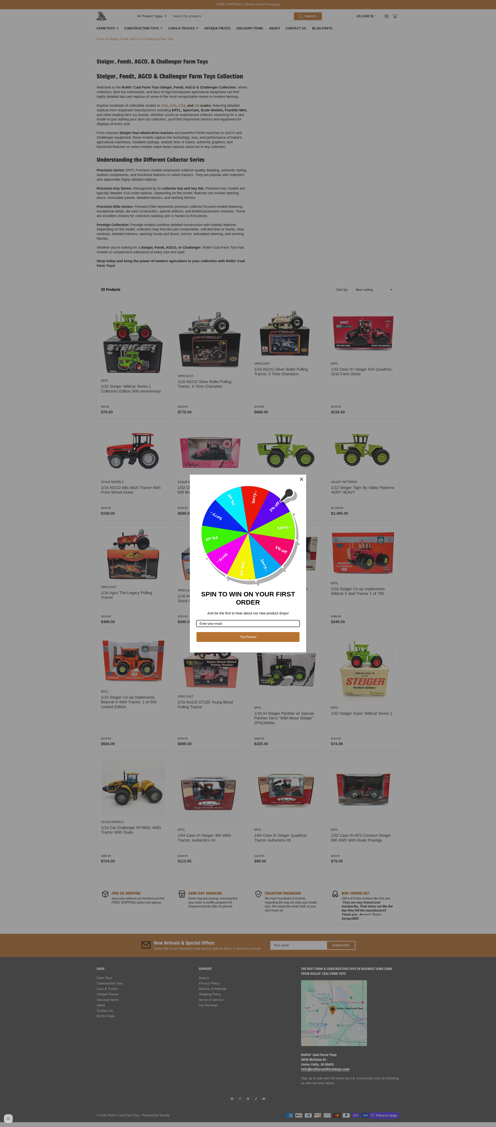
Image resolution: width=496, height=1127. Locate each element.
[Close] (301, 479)
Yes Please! (248, 637)
